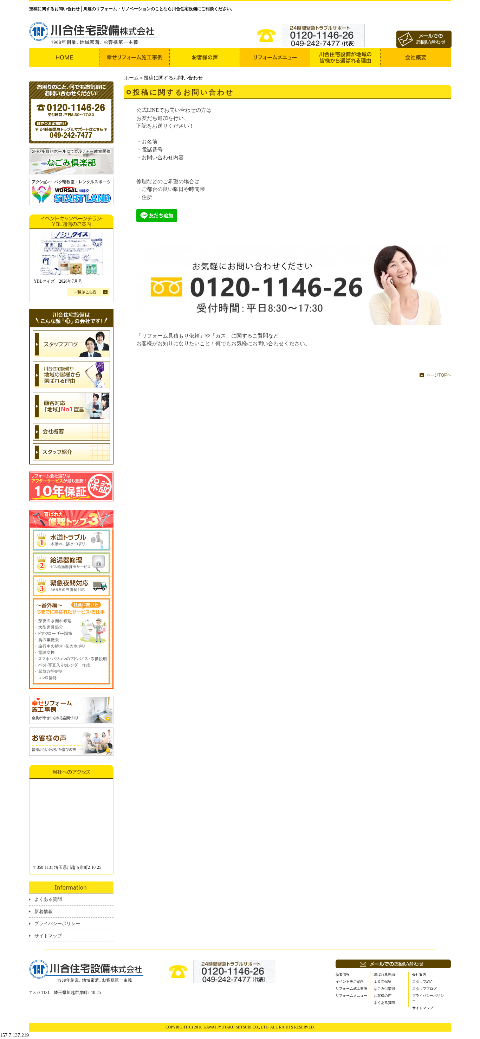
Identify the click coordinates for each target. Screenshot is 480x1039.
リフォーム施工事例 (351, 988)
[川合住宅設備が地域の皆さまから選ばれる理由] (345, 57)
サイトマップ (48, 935)
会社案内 (419, 974)
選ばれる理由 (384, 974)
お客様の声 (382, 996)
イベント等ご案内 (350, 981)
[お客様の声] (205, 57)
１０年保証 (382, 981)
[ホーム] (64, 57)
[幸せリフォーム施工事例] (134, 57)
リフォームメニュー (351, 996)
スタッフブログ (424, 988)
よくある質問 (48, 899)
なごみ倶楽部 (384, 988)
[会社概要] (416, 57)
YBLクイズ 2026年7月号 (58, 281)
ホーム (131, 78)
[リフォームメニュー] (275, 57)
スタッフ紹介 (422, 981)
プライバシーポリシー (57, 923)
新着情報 (43, 911)
